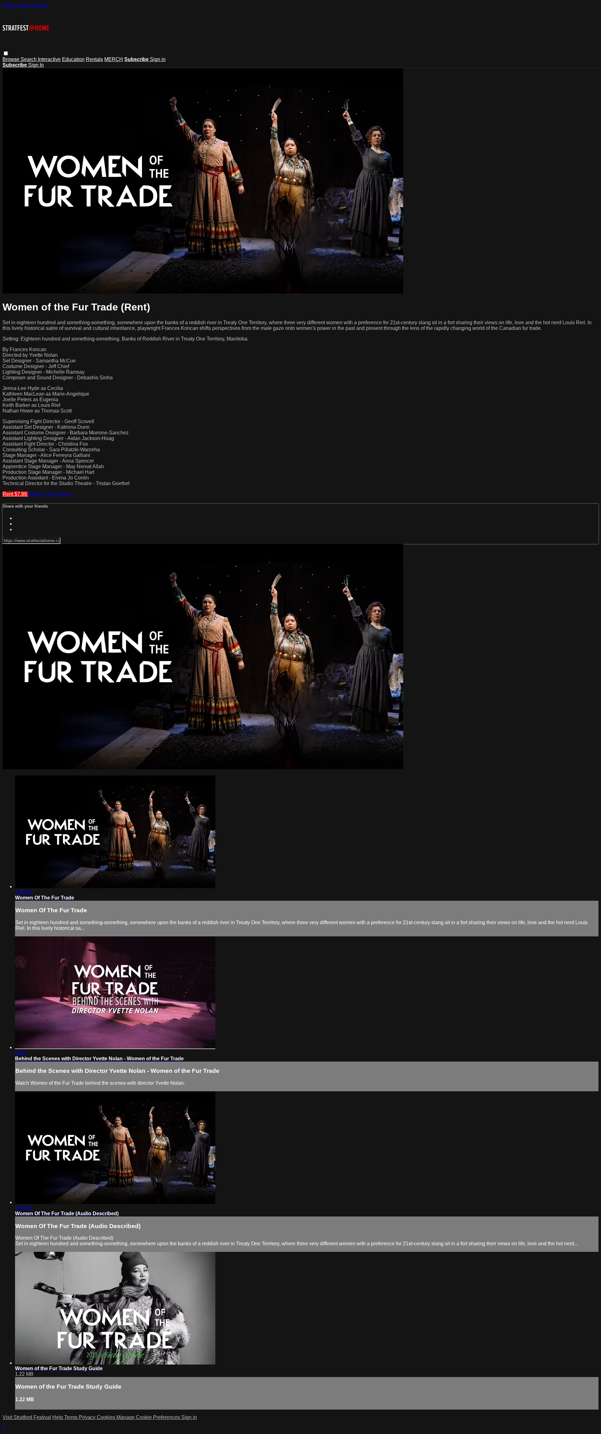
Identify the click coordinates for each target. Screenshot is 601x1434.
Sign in (158, 59)
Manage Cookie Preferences (148, 1417)
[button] (6, 53)
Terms (71, 1417)
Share (65, 494)
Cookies (106, 1417)
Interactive (49, 59)
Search (29, 59)
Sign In (36, 65)
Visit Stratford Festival (27, 1417)
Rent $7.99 (15, 494)
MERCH (113, 59)
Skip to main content (25, 5)
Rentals (94, 59)
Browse (12, 59)
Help (58, 1417)
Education (73, 59)
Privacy (88, 1417)
